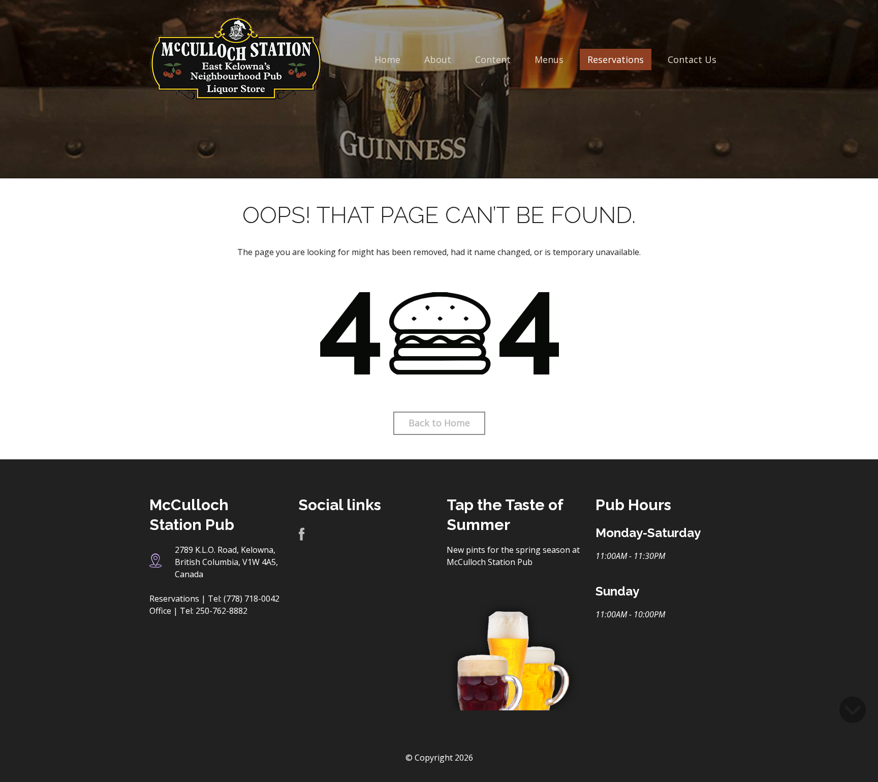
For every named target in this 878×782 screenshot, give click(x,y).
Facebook (301, 535)
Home (387, 59)
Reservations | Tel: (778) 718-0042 (214, 598)
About (437, 59)
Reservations (615, 59)
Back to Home (439, 423)
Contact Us (692, 59)
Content (493, 59)
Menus (549, 59)
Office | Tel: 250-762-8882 (198, 610)
